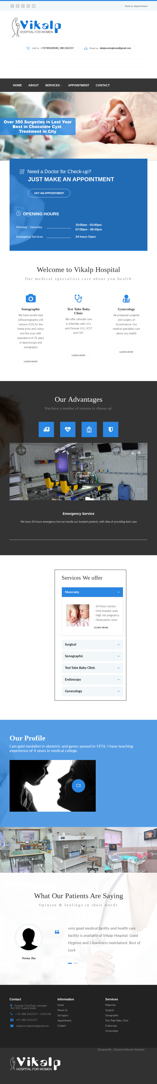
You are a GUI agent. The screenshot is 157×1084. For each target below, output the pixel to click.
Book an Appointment (136, 6)
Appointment (78, 85)
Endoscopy (111, 1026)
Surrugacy (62, 1015)
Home (17, 85)
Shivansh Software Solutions (129, 1050)
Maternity (110, 1005)
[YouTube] (78, 786)
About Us (62, 1010)
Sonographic (112, 1015)
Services (52, 85)
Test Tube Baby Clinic (116, 1021)
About (33, 85)
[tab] (46, 429)
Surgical (109, 1010)
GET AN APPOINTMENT (49, 193)
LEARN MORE (31, 361)
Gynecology (111, 1031)
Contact (103, 85)
